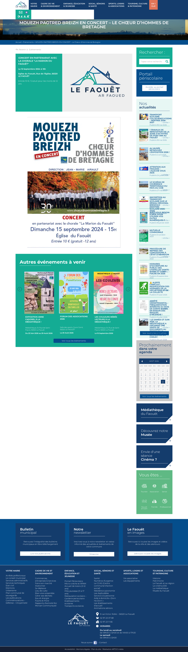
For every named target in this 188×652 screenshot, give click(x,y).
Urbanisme (11, 590)
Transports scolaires (74, 606)
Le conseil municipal (15, 578)
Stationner (40, 586)
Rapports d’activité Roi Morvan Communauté (46, 604)
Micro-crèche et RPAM (75, 583)
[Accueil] (22, 5)
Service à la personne (104, 595)
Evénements (35, 49)
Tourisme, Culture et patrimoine (163, 572)
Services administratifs (17, 580)
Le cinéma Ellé (160, 586)
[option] (39, 303)
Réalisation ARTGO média (113, 649)
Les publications (13, 598)
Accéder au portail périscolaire (154, 88)
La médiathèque (160, 588)
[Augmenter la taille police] (28, 16)
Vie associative (130, 578)
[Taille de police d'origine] (25, 16)
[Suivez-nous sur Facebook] (26, 12)
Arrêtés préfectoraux (15, 575)
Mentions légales (83, 649)
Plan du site (96, 649)
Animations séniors (103, 608)
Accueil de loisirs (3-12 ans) (75, 587)
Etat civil (10, 585)
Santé (97, 578)
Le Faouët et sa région (163, 583)
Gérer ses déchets (43, 595)
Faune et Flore (42, 600)
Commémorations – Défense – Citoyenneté (16, 601)
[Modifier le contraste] (18, 16)
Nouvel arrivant (144, 508)
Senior (164, 492)
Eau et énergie (42, 598)
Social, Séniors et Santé (104, 572)
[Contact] (20, 12)
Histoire (156, 578)
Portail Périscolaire (74, 581)
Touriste (144, 492)
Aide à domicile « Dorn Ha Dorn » (105, 599)
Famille (154, 507)
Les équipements (131, 581)
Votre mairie (13, 570)
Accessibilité (70, 649)
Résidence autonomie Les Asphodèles (104, 592)
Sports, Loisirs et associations (133, 572)
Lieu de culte (41, 591)
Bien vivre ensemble (44, 593)
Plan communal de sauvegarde (15, 594)
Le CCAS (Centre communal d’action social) (103, 586)
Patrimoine (158, 581)
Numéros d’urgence (103, 581)
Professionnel (165, 507)
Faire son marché (43, 583)
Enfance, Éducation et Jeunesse (72, 573)
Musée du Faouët (161, 591)
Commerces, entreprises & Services (45, 579)
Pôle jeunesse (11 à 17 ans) (74, 592)
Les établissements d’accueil (103, 604)
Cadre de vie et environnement (44, 572)
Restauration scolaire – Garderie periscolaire (75, 597)
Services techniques (15, 583)
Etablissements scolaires (72, 602)
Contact (103, 642)
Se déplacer (40, 588)
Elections (10, 588)
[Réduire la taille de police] (22, 16)
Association (154, 492)
